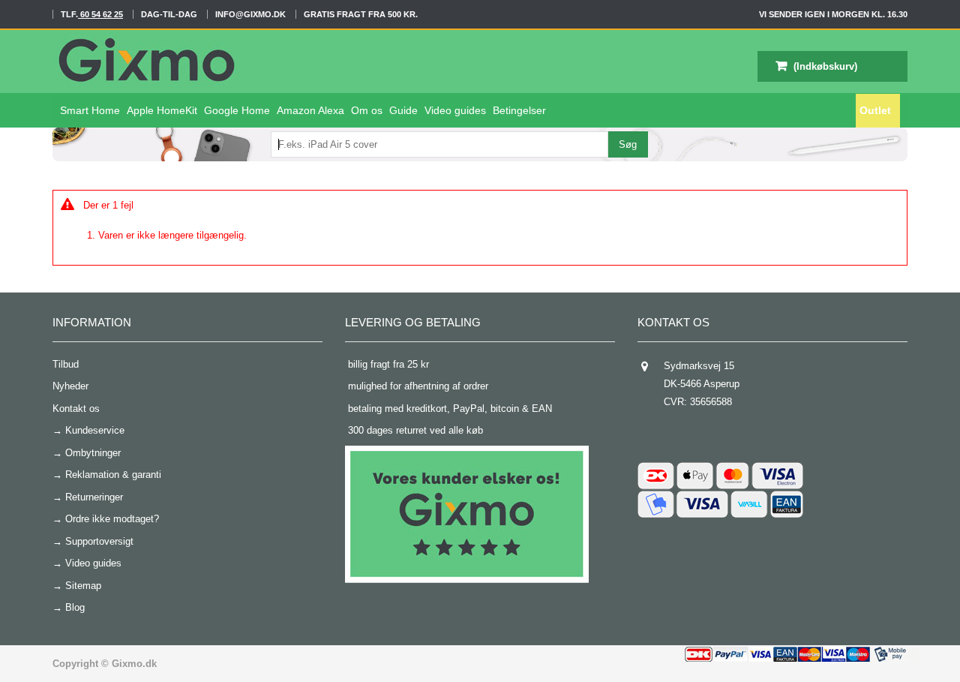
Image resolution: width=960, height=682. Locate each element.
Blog (75, 607)
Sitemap (83, 585)
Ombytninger (93, 452)
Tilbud (65, 364)
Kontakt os (76, 408)
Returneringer (94, 497)
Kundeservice (94, 430)
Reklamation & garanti (113, 474)
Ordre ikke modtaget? (112, 518)
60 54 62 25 (100, 14)
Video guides (93, 563)
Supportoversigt (99, 541)
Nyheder (70, 386)
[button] (455, 111)
